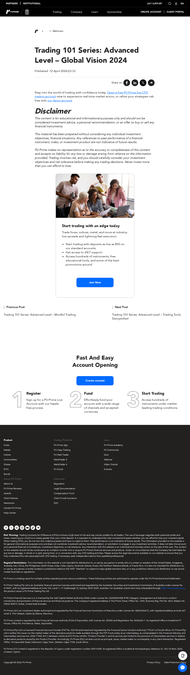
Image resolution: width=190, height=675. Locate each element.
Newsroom (9, 503)
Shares (7, 464)
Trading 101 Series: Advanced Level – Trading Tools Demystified (146, 317)
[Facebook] (127, 82)
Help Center (10, 512)
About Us (8, 483)
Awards (7, 493)
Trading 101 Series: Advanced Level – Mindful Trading (40, 315)
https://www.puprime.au (173, 588)
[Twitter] (143, 82)
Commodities (10, 459)
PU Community (111, 449)
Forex (6, 445)
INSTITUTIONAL (31, 3)
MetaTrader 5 (60, 459)
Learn (94, 12)
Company (76, 12)
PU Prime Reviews (13, 488)
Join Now (95, 282)
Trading (57, 12)
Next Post (121, 307)
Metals (7, 449)
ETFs (6, 469)
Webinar (108, 459)
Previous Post (15, 307)
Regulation (59, 483)
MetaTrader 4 (60, 464)
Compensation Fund (64, 493)
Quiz (106, 454)
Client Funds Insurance (65, 498)
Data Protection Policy (175, 662)
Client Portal (175, 12)
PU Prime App (61, 445)
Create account (95, 380)
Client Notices (11, 498)
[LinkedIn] (135, 82)
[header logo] (17, 12)
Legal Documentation (64, 488)
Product (8, 440)
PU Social (58, 469)
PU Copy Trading (62, 449)
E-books (108, 469)
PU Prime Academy (113, 445)
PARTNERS (12, 3)
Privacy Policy (153, 662)
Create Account (151, 12)
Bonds (7, 474)
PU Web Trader (61, 454)
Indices (7, 454)
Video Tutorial (111, 464)
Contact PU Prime (12, 508)
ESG (56, 503)
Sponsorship (114, 12)
